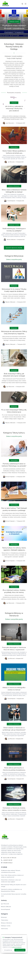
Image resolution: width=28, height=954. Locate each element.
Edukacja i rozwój (14, 21)
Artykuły (4, 867)
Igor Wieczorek (5, 903)
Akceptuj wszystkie (20, 950)
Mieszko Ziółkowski (6, 906)
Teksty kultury (14, 147)
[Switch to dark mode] (22, 3)
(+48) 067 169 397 (7, 860)
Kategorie (4, 914)
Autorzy (4, 900)
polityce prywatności (16, 947)
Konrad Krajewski (5, 909)
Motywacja (14, 102)
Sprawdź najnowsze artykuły (14, 247)
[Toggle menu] (25, 4)
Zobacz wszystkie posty (14, 259)
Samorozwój (4, 928)
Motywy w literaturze (14, 186)
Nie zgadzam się (8, 950)
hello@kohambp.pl (7, 862)
